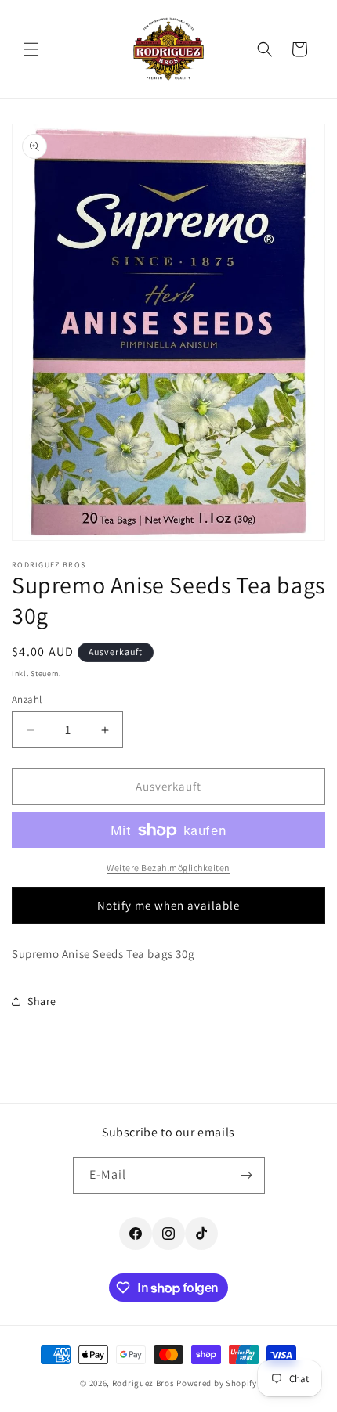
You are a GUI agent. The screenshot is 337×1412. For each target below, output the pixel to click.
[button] (31, 49)
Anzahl (27, 699)
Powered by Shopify (216, 1383)
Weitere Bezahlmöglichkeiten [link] (168, 867)
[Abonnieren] (247, 1175)
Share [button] (41, 1001)
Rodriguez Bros (143, 1383)
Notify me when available (168, 905)
